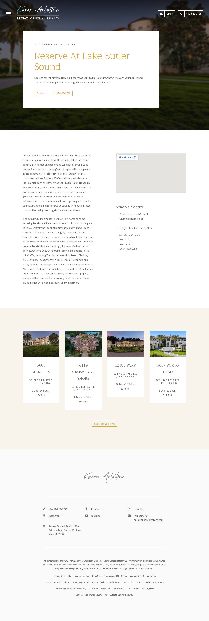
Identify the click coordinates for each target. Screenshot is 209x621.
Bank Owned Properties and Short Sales (109, 576)
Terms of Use (118, 588)
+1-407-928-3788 (57, 509)
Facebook (96, 509)
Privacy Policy (128, 582)
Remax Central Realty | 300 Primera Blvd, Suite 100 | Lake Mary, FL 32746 (64, 530)
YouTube (95, 516)
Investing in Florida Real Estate (105, 582)
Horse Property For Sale (78, 576)
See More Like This (104, 424)
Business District (137, 576)
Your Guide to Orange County (89, 594)
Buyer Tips (151, 576)
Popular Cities (59, 576)
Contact (41, 93)
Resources (93, 588)
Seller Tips (105, 588)
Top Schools (133, 588)
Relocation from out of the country (70, 588)
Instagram (54, 516)
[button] (8, 14)
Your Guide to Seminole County (119, 594)
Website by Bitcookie (93, 561)
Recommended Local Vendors (150, 582)
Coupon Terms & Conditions (57, 582)
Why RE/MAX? (148, 588)
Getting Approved (81, 582)
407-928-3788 (62, 93)
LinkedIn (138, 509)
